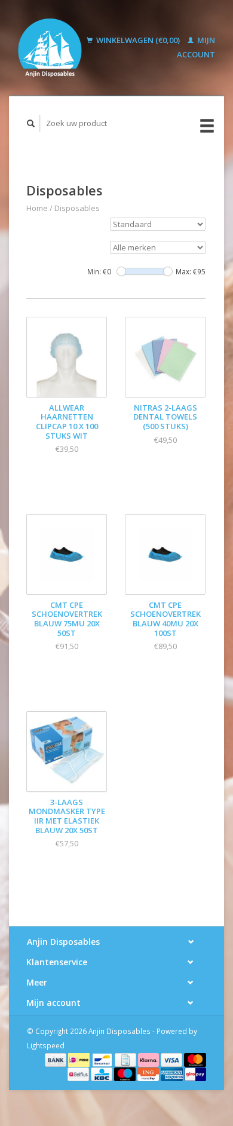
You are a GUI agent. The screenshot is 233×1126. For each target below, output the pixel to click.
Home (37, 208)
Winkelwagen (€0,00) (138, 40)
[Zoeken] (31, 123)
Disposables (77, 208)
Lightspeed (46, 1045)
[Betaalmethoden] (57, 1059)
